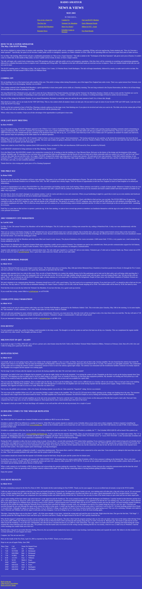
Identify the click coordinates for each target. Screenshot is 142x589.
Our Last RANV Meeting (90, 20)
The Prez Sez (41, 23)
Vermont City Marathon (69, 23)
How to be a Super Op (44, 20)
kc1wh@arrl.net (24, 252)
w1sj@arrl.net (33, 291)
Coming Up (65, 20)
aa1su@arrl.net (45, 318)
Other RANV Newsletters (9, 583)
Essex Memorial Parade (89, 23)
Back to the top (6, 581)
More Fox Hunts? (67, 27)
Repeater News (42, 31)
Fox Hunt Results (87, 31)
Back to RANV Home (8, 585)
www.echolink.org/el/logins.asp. (37, 434)
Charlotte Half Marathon (45, 27)
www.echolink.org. (36, 425)
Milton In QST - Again (89, 27)
